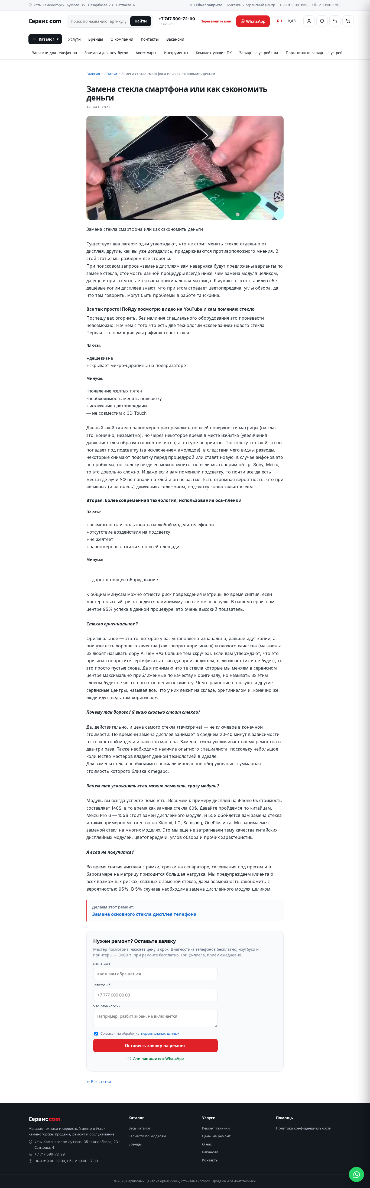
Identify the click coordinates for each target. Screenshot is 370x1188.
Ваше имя (101, 964)
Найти (141, 21)
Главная (93, 74)
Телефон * (102, 985)
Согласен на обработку (140, 1033)
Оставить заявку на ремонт (155, 1045)
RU (279, 21)
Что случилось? (107, 1006)
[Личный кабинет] (309, 21)
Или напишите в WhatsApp (158, 1058)
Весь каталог (139, 1128)
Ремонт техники (216, 1128)
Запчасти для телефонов (54, 53)
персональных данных (160, 1033)
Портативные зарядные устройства (318, 53)
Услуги (74, 39)
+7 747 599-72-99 (176, 21)
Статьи (111, 74)
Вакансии (175, 39)
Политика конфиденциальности (303, 1128)
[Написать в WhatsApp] (356, 1174)
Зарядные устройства (258, 53)
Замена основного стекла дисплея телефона (144, 914)
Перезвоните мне (215, 21)
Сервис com (44, 21)
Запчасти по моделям (147, 1136)
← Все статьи (98, 1081)
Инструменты (176, 53)
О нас (207, 1144)
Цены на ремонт (216, 1136)
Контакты (150, 39)
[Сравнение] (335, 21)
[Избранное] (322, 21)
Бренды (95, 39)
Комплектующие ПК (214, 53)
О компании (122, 39)
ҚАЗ (292, 21)
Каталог (49, 39)
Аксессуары (146, 53)
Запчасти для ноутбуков (106, 53)
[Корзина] (348, 21)
